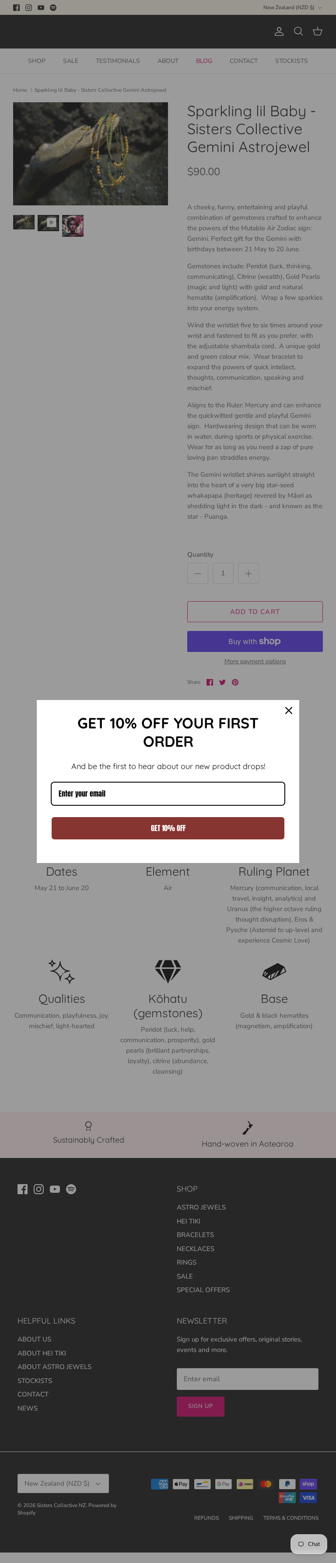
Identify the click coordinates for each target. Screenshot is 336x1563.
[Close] (288, 710)
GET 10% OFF (168, 828)
